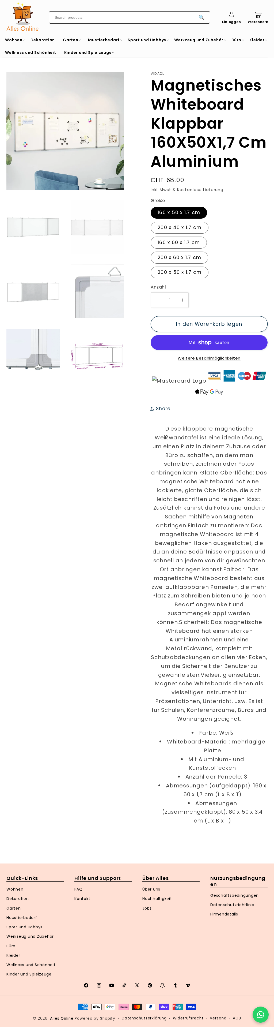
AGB (237, 1018)
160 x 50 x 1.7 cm (179, 212)
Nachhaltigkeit (157, 898)
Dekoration (17, 898)
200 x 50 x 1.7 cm (179, 272)
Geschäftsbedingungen (234, 895)
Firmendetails (224, 914)
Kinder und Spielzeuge (29, 974)
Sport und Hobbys (24, 927)
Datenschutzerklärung (144, 1018)
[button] (13, 40)
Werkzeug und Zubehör (30, 936)
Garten (13, 908)
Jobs (147, 908)
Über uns (151, 889)
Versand (218, 1018)
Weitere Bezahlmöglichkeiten (209, 358)
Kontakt (82, 898)
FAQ (78, 889)
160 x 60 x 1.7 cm (179, 242)
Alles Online (62, 1018)
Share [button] (163, 408)
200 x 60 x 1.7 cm (179, 257)
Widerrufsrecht (188, 1018)
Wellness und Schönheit (31, 964)
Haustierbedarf (21, 917)
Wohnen (15, 889)
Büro (11, 946)
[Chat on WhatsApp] (261, 1015)
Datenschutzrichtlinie (232, 904)
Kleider (13, 955)
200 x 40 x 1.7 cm (179, 227)
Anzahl (158, 287)
